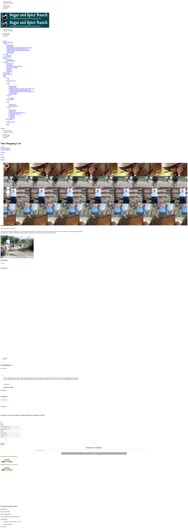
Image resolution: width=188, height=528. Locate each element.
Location (3, 128)
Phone (2, 430)
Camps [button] (5, 43)
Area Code (3, 432)
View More (3, 390)
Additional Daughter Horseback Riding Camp (17, 49)
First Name (3, 426)
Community (9, 68)
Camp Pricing (9, 46)
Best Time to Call (5, 429)
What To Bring (9, 53)
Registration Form (10, 61)
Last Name (3, 427)
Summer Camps (10, 45)
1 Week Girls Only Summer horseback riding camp (18, 50)
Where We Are (9, 63)
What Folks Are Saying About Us (14, 66)
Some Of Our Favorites (11, 67)
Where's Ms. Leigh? (8, 42)
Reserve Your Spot (8, 74)
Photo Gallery (7, 72)
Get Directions (4, 519)
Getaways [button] (6, 54)
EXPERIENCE (4, 268)
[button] (6, 149)
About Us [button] (6, 62)
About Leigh (9, 64)
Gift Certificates (7, 57)
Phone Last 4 (4, 435)
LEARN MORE (4, 235)
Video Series (9, 71)
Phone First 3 (4, 433)
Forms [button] (5, 58)
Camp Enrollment (10, 51)
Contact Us (9, 70)
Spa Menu (8, 55)
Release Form (9, 59)
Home (5, 41)
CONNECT (3, 406)
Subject (2, 436)
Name (2, 424)
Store (5, 75)
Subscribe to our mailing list (94, 447)
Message (3, 443)
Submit (2, 444)
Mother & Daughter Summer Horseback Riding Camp (19, 47)
